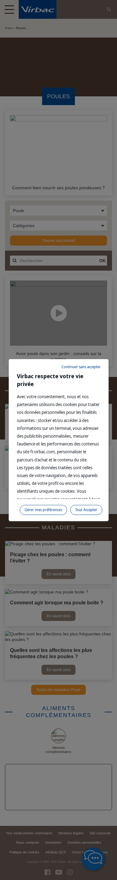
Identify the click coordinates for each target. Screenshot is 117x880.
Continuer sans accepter (81, 366)
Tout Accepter (86, 509)
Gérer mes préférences (43, 509)
